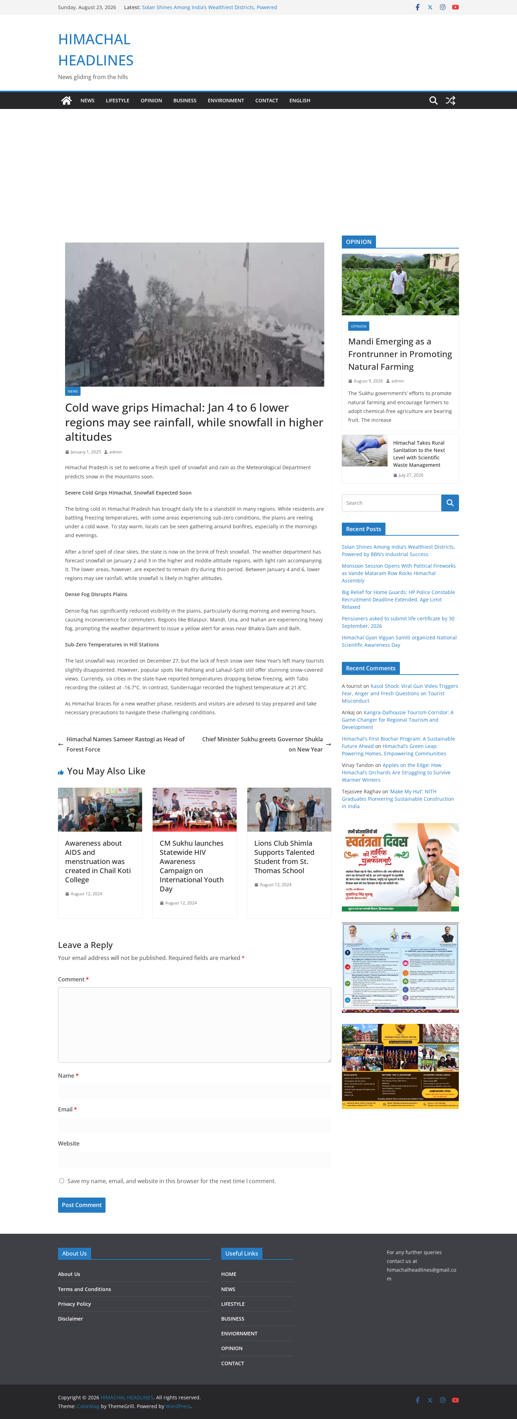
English (300, 100)
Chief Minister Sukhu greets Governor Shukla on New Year (262, 744)
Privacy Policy (74, 1304)
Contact (266, 100)
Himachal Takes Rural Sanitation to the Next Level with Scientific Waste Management (419, 453)
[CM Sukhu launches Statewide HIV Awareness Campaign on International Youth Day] (195, 792)
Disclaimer (70, 1318)
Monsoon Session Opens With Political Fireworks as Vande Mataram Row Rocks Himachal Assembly (399, 573)
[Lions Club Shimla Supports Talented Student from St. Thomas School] (289, 792)
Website (68, 1143)
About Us (69, 1274)
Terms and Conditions (84, 1289)
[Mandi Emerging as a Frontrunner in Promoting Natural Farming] (400, 284)
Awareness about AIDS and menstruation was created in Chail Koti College (98, 861)
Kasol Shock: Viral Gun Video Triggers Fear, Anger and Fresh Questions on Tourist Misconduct (400, 693)
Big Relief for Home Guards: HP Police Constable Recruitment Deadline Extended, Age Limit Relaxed (398, 599)
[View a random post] (450, 100)
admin (115, 452)
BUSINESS (185, 100)
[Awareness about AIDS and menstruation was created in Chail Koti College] (100, 792)
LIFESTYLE (117, 100)
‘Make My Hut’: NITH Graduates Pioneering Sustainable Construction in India (398, 799)
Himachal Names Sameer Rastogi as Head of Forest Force (125, 744)
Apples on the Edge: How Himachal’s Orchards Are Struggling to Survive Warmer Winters (396, 772)
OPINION (151, 100)
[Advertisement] (258, 161)
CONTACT (232, 1363)
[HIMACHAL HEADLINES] (66, 100)
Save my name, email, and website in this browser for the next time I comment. (172, 1181)
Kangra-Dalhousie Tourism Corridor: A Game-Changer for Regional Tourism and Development (398, 719)
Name (68, 1075)
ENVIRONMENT (226, 100)
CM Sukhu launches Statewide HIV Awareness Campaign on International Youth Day (192, 866)
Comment (73, 979)
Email (67, 1109)
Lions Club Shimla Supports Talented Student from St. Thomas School (284, 856)
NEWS (88, 100)
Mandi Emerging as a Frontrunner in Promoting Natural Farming (400, 353)
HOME (228, 1274)
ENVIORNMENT (239, 1333)
